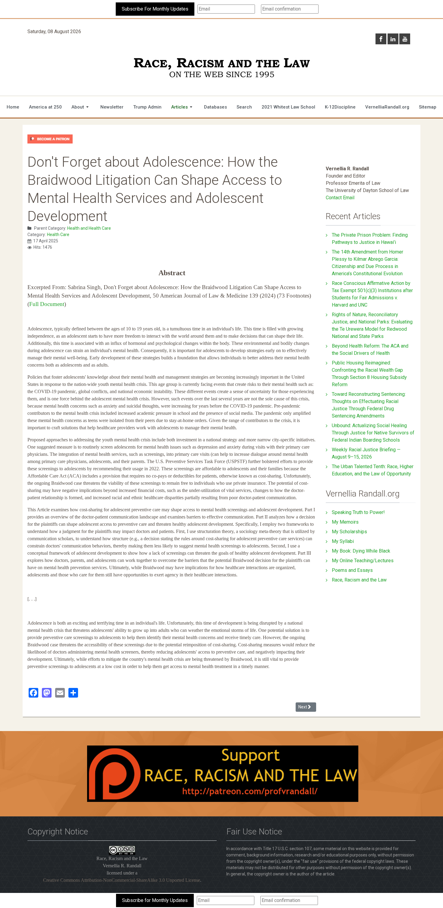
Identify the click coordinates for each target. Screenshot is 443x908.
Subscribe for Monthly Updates (155, 900)
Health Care (58, 234)
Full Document (46, 304)
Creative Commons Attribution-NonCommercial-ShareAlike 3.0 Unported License (121, 880)
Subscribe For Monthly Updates (155, 9)
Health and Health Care (89, 228)
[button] (81, 107)
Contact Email (340, 197)
